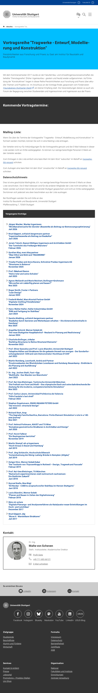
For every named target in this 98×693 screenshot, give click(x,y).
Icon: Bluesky (38, 614)
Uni (69, 2)
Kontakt (75, 591)
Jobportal (7, 674)
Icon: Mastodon (49, 614)
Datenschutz (56, 640)
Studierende (8, 637)
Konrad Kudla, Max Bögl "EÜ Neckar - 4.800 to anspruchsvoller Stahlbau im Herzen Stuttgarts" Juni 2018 (41, 485)
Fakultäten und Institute (61, 671)
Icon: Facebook (18, 614)
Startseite (3, 26)
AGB (53, 650)
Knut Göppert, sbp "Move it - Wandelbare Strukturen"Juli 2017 (24, 516)
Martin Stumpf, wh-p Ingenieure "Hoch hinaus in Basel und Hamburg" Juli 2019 (26, 445)
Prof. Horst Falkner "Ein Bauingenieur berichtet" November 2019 (22, 436)
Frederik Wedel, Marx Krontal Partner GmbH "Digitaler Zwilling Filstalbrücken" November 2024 (29, 302)
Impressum (56, 637)
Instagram (51, 591)
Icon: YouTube (59, 614)
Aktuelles (9, 27)
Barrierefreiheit (57, 643)
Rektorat (54, 668)
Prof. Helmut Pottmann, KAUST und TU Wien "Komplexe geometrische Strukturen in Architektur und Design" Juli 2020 (39, 426)
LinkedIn (27, 591)
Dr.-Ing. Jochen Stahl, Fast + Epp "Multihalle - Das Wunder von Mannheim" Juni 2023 (28, 375)
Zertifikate (55, 646)
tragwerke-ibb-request (77, 168)
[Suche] (84, 14)
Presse (6, 671)
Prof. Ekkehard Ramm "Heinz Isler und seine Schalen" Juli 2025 (23, 273)
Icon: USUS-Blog (80, 614)
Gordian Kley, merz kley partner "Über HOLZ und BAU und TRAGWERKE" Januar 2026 (27, 255)
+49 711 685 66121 (42, 559)
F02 (86, 2)
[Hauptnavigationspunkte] (90, 14)
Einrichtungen (57, 674)
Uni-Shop (7, 681)
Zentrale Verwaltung (60, 678)
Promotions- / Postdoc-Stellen (16, 678)
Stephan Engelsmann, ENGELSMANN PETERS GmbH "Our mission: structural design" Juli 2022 (33, 405)
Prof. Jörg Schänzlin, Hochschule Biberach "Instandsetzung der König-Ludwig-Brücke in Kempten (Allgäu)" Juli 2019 (39, 455)
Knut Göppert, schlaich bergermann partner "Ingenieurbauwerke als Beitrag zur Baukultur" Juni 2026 (30, 236)
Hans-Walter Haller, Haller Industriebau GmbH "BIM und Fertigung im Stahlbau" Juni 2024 (31, 311)
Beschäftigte (8, 640)
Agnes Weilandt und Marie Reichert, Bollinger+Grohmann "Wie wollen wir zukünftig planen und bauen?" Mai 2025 (36, 283)
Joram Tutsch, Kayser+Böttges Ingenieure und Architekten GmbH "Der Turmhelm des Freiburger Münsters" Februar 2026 (40, 245)
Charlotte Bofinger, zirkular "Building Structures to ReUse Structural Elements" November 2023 (33, 342)
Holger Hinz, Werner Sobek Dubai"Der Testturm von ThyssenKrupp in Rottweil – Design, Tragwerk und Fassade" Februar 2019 (46, 464)
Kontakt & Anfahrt (11, 668)
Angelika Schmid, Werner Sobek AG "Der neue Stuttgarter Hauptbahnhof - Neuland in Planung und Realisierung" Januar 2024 (45, 332)
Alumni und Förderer (12, 643)
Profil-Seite (38, 554)
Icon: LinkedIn (70, 614)
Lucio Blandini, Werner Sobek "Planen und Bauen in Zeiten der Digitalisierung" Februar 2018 (32, 495)
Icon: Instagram (28, 614)
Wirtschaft (7, 646)
